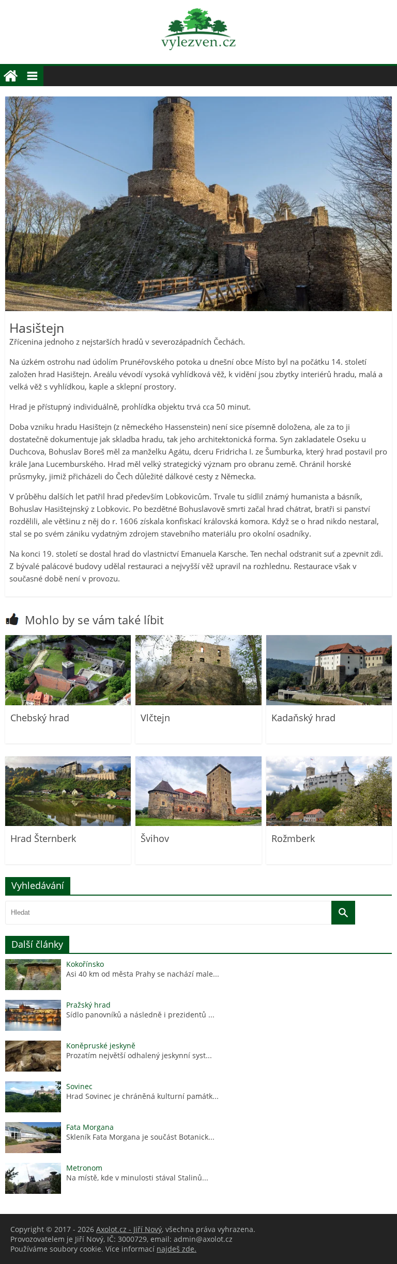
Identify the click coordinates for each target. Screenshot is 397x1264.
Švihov (155, 838)
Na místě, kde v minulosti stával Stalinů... (137, 1177)
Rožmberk (293, 838)
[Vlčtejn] (198, 702)
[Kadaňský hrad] (329, 702)
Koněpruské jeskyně (100, 1045)
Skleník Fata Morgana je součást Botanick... (140, 1137)
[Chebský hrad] (68, 702)
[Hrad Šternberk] (68, 823)
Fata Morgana (90, 1127)
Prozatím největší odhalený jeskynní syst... (139, 1055)
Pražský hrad (88, 1005)
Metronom (84, 1168)
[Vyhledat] (343, 913)
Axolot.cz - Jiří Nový (129, 1229)
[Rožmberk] (329, 823)
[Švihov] (198, 823)
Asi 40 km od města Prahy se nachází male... (142, 974)
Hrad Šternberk (43, 838)
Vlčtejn (155, 717)
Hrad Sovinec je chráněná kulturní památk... (142, 1096)
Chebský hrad (39, 717)
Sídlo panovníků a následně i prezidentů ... (140, 1014)
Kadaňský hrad (303, 717)
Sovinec (79, 1086)
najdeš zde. (176, 1249)
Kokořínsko (85, 964)
